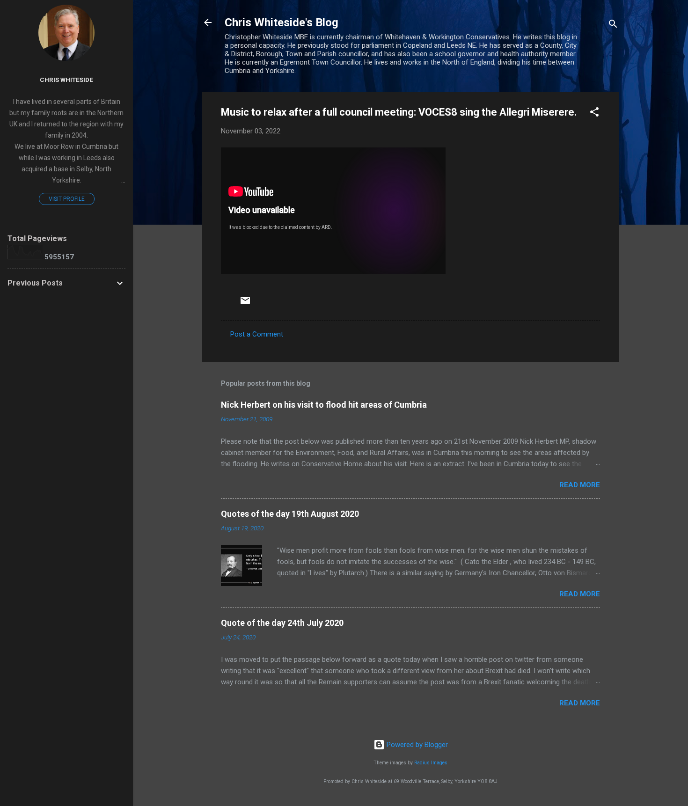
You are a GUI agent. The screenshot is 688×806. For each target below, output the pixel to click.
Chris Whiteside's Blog (281, 22)
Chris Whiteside (66, 79)
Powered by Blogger (416, 744)
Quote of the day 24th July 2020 (282, 623)
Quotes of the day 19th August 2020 (290, 514)
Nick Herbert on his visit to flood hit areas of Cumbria (324, 405)
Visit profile (67, 199)
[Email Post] (245, 304)
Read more (579, 485)
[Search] (613, 25)
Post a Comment (256, 334)
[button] (594, 113)
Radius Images (430, 763)
